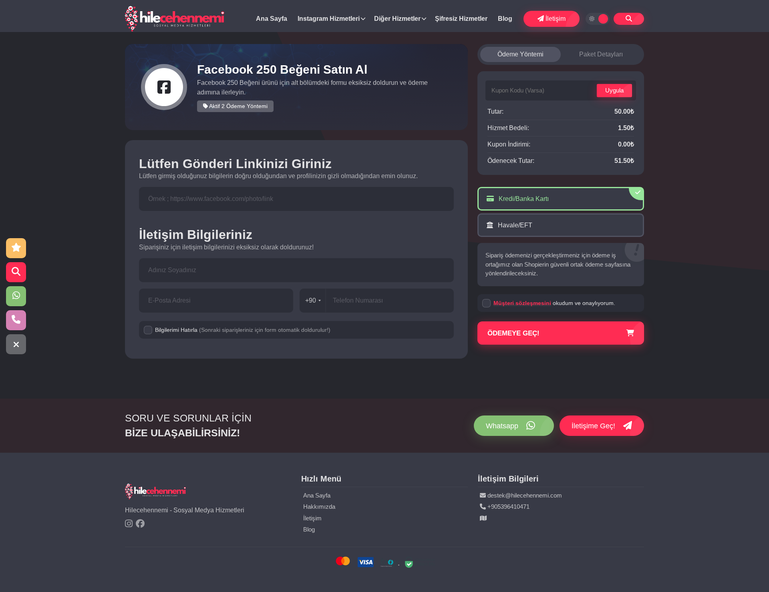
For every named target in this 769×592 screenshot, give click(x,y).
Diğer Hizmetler (397, 18)
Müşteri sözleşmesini (522, 303)
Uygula (614, 90)
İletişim (555, 18)
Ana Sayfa (271, 18)
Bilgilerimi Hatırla (242, 330)
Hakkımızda (319, 506)
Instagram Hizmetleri (329, 18)
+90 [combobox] (310, 300)
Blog (505, 18)
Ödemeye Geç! (513, 333)
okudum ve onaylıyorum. (554, 303)
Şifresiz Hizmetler (461, 18)
